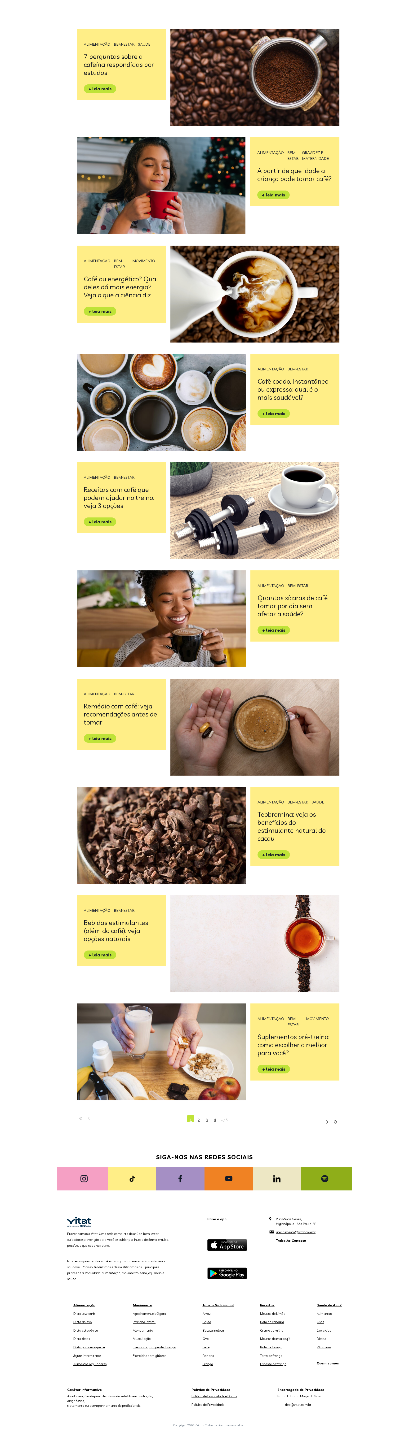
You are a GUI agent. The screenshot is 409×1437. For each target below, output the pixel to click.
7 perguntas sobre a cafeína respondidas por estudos (119, 64)
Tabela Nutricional (218, 1305)
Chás (320, 1322)
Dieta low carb (84, 1313)
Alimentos (324, 1313)
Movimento (143, 260)
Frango (208, 1364)
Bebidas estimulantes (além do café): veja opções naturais (116, 930)
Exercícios (324, 1330)
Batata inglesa (213, 1330)
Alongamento (143, 1330)
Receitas (267, 1305)
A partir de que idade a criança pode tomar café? (294, 174)
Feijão (207, 1322)
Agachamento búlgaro (149, 1313)
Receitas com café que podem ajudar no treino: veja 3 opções (119, 497)
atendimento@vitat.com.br (296, 1232)
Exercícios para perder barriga (154, 1347)
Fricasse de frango (273, 1364)
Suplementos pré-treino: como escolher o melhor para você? (293, 1045)
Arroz (207, 1313)
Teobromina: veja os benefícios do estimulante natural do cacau (292, 826)
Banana (208, 1356)
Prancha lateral (144, 1322)
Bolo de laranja (271, 1347)
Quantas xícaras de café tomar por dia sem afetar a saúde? (293, 606)
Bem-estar (124, 44)
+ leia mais (100, 88)
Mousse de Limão (272, 1313)
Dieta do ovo (82, 1322)
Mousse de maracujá (275, 1339)
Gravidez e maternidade (315, 155)
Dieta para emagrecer (89, 1347)
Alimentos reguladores (90, 1364)
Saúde (144, 44)
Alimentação (97, 44)
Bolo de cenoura (272, 1322)
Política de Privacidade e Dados (214, 1396)
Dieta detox (81, 1339)
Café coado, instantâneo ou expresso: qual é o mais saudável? (293, 389)
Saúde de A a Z (329, 1305)
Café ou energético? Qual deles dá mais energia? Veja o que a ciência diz (121, 287)
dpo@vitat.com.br (298, 1404)
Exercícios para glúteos (149, 1356)
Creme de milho (271, 1330)
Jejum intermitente (87, 1356)
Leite (206, 1347)
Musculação (142, 1339)
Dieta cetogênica (85, 1330)
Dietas (321, 1339)
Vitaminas (324, 1347)
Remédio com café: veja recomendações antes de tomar (120, 714)
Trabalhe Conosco (291, 1240)
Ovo (206, 1339)
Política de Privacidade (207, 1404)
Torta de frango (271, 1356)
